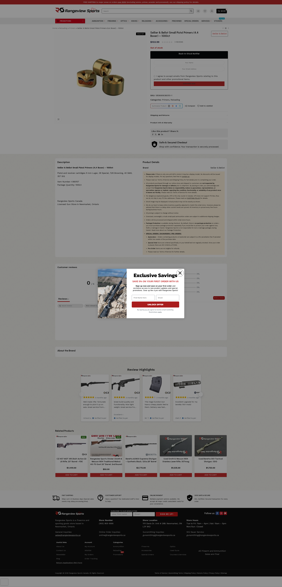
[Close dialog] (180, 273)
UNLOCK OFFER (155, 304)
